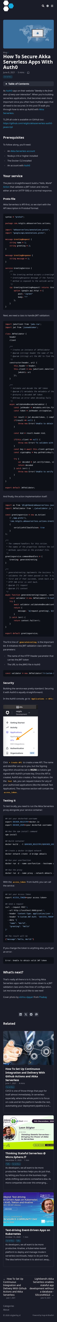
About (6, 1309)
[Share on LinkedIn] (20, 1014)
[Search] (43, 6)
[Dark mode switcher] (47, 6)
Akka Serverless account (23, 151)
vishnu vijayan (26, 997)
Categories (8, 1306)
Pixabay (43, 997)
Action (6, 186)
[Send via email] (36, 1014)
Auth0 (9, 90)
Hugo (44, 1315)
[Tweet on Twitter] (26, 1014)
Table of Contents (18, 83)
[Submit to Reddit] (31, 1014)
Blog (5, 52)
